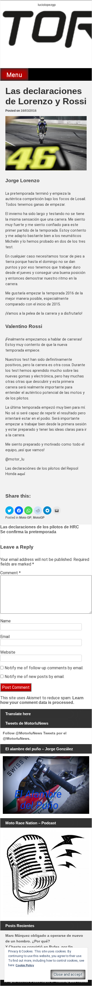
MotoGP (38, 517)
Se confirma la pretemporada (28, 532)
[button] (9, 510)
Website (7, 652)
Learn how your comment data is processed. (42, 700)
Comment (10, 572)
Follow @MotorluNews (22, 733)
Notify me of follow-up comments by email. (44, 667)
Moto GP (25, 517)
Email (5, 636)
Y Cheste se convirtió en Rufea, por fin (39, 947)
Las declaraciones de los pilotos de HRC (39, 527)
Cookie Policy (25, 965)
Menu (14, 74)
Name (5, 621)
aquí (21, 474)
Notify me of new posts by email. (34, 676)
